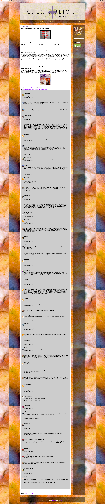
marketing (35, 89)
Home (22, 21)
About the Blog (27, 21)
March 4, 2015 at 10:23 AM (28, 160)
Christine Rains (26, 115)
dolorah (25, 226)
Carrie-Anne (26, 268)
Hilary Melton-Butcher (27, 468)
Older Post (67, 491)
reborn (38, 89)
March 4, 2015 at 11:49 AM (28, 192)
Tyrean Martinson (27, 384)
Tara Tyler (25, 476)
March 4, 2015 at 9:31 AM (28, 119)
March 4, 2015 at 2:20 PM (28, 216)
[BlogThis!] (38, 87)
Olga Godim (26, 236)
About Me (42, 21)
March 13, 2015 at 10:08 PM (28, 483)
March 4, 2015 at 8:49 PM (28, 256)
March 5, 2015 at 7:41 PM (28, 372)
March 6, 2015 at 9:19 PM (28, 428)
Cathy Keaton (26, 308)
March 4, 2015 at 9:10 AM (28, 112)
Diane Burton (26, 423)
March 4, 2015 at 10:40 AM (28, 174)
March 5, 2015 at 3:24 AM (28, 284)
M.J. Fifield (25, 163)
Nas (25, 347)
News (47, 21)
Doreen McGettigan (27, 315)
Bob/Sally (25, 100)
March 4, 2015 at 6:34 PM (28, 241)
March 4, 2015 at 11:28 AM (28, 182)
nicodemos (54, 500)
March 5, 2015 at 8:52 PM (28, 381)
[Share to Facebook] (40, 87)
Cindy (25, 353)
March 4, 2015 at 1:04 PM (28, 199)
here (53, 40)
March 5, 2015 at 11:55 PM (28, 402)
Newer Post (23, 491)
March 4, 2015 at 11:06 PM (28, 276)
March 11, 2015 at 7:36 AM (28, 473)
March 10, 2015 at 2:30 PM (28, 445)
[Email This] (37, 87)
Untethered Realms (70, 21)
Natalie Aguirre (26, 157)
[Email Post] (35, 87)
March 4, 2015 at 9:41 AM (28, 140)
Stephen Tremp (26, 244)
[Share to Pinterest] (41, 87)
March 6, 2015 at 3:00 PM (28, 408)
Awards (63, 21)
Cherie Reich (82, 27)
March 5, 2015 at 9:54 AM (28, 329)
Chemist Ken (26, 108)
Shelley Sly (26, 323)
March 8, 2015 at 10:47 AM (28, 434)
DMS (25, 411)
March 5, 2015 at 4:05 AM (28, 305)
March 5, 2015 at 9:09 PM (28, 391)
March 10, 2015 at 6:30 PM (28, 457)
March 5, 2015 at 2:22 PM (28, 344)
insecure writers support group (28, 89)
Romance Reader (27, 405)
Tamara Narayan (26, 143)
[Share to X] (39, 87)
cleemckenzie (26, 195)
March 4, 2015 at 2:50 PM (28, 223)
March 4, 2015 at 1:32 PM (28, 208)
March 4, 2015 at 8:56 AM (28, 104)
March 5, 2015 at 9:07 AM (28, 320)
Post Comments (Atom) (29, 493)
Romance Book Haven (27, 454)
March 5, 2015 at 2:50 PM (28, 350)
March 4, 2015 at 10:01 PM (28, 265)
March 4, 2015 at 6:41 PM (28, 248)
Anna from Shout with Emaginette (29, 264)
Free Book (57, 21)
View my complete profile (78, 34)
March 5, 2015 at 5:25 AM (28, 311)
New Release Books (27, 448)
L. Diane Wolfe (26, 93)
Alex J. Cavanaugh (38, 40)
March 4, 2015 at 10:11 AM (28, 154)
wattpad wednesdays (43, 89)
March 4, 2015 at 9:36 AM (28, 131)
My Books (51, 21)
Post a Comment (26, 486)
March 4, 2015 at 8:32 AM (28, 97)
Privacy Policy (35, 21)
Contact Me (78, 21)
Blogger (61, 500)
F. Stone (25, 287)
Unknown (25, 134)
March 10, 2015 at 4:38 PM (28, 451)
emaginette (26, 259)
